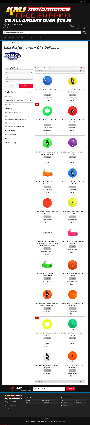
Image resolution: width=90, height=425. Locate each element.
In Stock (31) (10, 96)
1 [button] (80, 71)
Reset (11, 85)
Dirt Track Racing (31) (12, 134)
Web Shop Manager (60, 421)
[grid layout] (81, 68)
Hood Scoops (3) (11, 123)
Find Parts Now (26, 85)
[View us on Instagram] (85, 1)
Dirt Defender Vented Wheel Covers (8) (16, 119)
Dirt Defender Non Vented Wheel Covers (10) (18, 116)
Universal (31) (10, 104)
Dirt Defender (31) (10, 143)
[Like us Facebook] (82, 1)
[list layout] (84, 68)
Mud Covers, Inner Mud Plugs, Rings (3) (16, 126)
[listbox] (19, 72)
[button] (45, 32)
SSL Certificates (4, 424)
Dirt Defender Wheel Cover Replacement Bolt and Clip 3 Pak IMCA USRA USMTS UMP (47, 243)
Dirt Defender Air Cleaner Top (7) (15, 112)
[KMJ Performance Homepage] (45, 14)
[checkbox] (6, 96)
